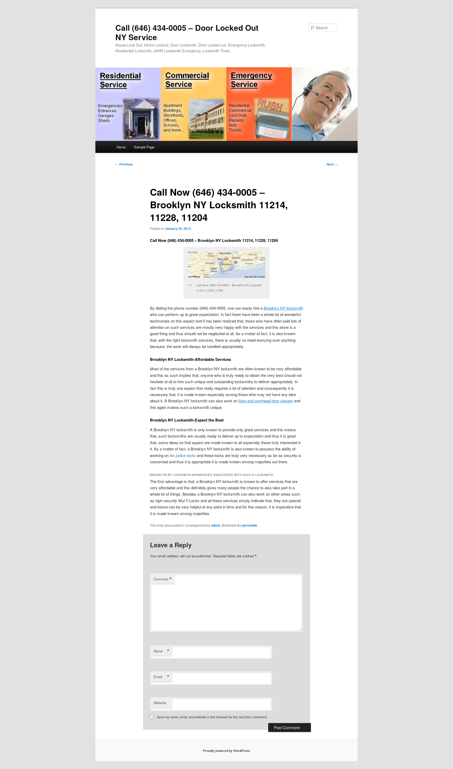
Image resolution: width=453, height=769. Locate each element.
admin (215, 525)
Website (160, 702)
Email (161, 677)
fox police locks (183, 455)
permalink (249, 525)
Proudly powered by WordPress (226, 750)
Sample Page (144, 146)
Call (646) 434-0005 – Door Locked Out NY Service (186, 32)
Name (161, 651)
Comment (163, 579)
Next (332, 164)
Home (121, 146)
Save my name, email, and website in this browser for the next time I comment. (212, 717)
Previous (124, 164)
